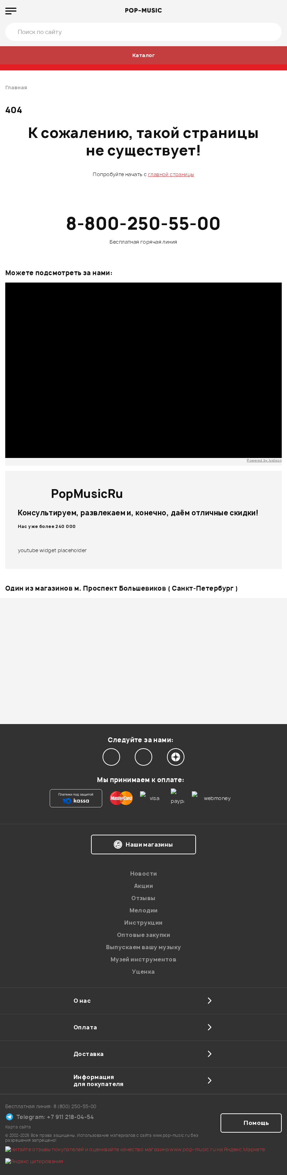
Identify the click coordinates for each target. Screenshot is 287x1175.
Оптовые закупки (143, 935)
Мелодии (144, 910)
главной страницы (171, 174)
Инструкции (143, 922)
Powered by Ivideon (264, 460)
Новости (143, 873)
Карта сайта (18, 1126)
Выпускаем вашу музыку (143, 947)
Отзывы (143, 898)
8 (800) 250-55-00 (75, 1106)
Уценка (143, 971)
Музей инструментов (144, 959)
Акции (143, 886)
